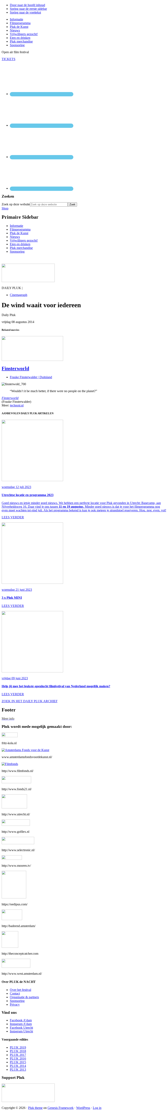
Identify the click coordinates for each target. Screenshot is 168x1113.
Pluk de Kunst (19, 233)
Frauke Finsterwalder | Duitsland (31, 377)
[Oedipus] (14, 897)
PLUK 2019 (18, 1047)
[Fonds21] (16, 782)
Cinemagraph (18, 295)
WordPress (83, 1108)
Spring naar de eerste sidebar (28, 8)
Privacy (15, 1004)
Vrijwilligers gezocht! (24, 240)
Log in (97, 1108)
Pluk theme (35, 1108)
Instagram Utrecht (21, 1031)
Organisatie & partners (24, 997)
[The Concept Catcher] (10, 946)
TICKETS (8, 59)
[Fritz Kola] (10, 736)
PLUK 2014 (18, 1066)
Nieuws (15, 237)
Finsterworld (15, 368)
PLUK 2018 (18, 1051)
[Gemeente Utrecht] (14, 807)
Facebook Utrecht (21, 1027)
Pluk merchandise (21, 248)
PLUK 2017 (18, 1055)
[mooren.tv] (12, 858)
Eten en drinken (20, 244)
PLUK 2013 (18, 1069)
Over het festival (20, 989)
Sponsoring (17, 251)
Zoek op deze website (16, 204)
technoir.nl (17, 405)
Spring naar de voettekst (25, 12)
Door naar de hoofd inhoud (27, 5)
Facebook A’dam (21, 1020)
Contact (15, 993)
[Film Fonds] (10, 764)
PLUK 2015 (18, 1062)
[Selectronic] (18, 843)
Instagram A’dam (21, 1024)
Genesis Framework (61, 1108)
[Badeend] (12, 919)
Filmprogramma (20, 229)
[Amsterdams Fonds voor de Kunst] (25, 750)
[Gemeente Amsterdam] (16, 966)
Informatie (16, 225)
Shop (5, 208)
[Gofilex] (16, 824)
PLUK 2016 (18, 1058)
